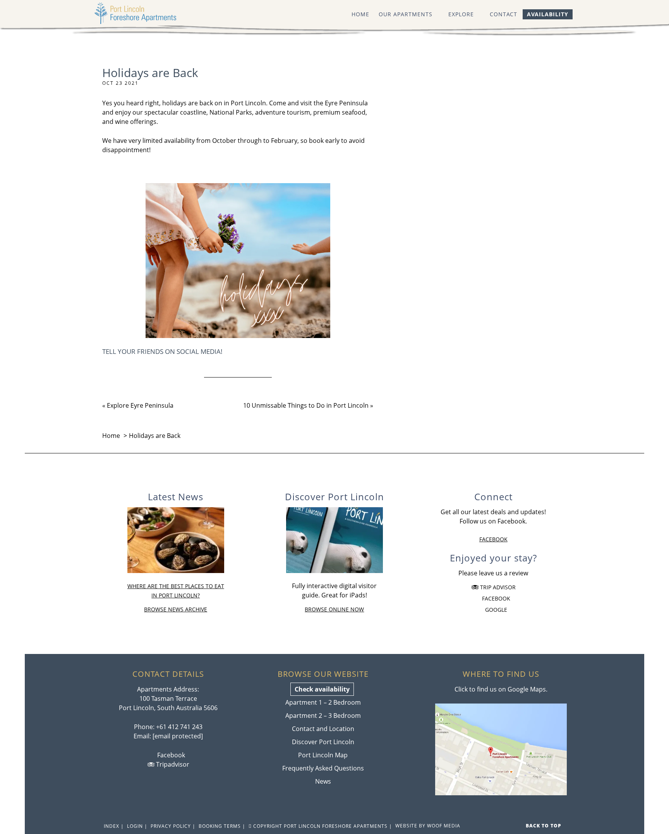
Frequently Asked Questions (323, 768)
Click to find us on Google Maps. (501, 689)
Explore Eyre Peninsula (140, 405)
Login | (136, 826)
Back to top (544, 825)
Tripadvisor (171, 764)
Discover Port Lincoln (323, 742)
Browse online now (334, 609)
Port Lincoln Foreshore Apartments (142, 13)
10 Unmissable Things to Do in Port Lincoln (306, 405)
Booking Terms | (221, 826)
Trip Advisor (497, 587)
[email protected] (178, 736)
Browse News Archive (175, 609)
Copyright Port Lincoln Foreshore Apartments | (322, 826)
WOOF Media (443, 825)
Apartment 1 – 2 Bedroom (323, 702)
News (323, 781)
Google (495, 609)
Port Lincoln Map (323, 755)
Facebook (493, 539)
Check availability (322, 689)
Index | (113, 826)
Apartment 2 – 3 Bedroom (323, 715)
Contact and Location (323, 728)
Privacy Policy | (172, 826)
